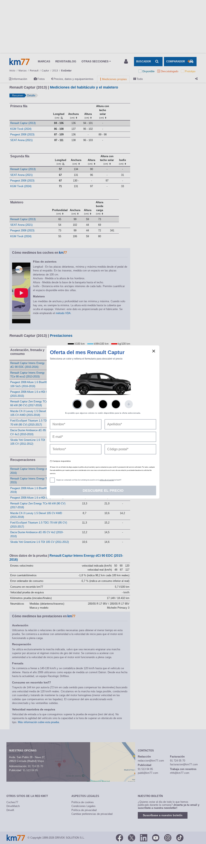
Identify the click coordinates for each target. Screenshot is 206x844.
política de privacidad (107, 480)
